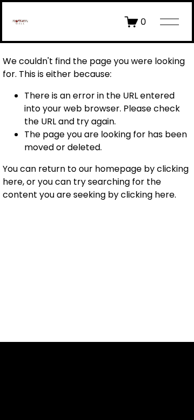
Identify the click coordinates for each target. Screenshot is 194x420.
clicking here (148, 194)
